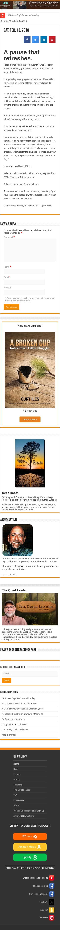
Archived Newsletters (24, 816)
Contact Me (19, 800)
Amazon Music (27, 846)
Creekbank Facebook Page (35, 878)
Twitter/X (43, 902)
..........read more (9, 574)
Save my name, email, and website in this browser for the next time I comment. (29, 299)
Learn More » (30, 419)
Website (7, 287)
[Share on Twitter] (35, 42)
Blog (16, 769)
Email (7, 277)
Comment (9, 237)
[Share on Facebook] (27, 42)
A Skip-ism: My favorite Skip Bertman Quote (23, 708)
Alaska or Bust (9, 735)
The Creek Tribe (40, 886)
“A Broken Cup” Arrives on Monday (22, 15)
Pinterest (44, 917)
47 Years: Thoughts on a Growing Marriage (22, 714)
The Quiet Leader (22, 790)
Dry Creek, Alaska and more (15, 729)
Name (7, 267)
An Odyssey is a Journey (13, 719)
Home (5, 21)
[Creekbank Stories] (30, 5)
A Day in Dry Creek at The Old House (19, 703)
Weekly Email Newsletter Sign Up (29, 810)
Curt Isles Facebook (38, 894)
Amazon (44, 910)
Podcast (17, 774)
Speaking (18, 784)
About (16, 805)
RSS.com (27, 836)
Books (17, 779)
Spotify (27, 857)
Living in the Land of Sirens (14, 724)
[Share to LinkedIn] (43, 42)
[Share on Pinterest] (52, 42)
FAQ (16, 795)
